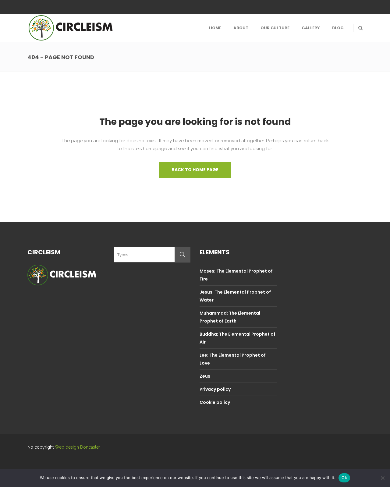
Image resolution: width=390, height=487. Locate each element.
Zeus (205, 376)
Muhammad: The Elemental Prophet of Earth (230, 317)
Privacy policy (215, 389)
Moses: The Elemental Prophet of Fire (236, 275)
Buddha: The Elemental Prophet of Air (237, 338)
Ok (344, 477)
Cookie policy (215, 402)
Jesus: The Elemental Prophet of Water (235, 296)
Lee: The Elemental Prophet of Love (233, 359)
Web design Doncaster (77, 447)
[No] (382, 478)
